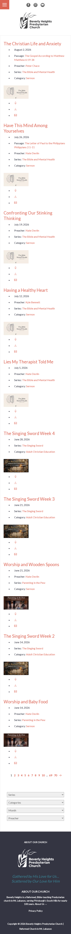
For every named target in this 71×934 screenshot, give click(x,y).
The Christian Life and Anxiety (32, 43)
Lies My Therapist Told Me (28, 361)
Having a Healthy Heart (26, 290)
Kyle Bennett (33, 302)
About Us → (41, 904)
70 (55, 775)
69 (50, 775)
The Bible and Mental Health (38, 71)
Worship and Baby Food (26, 701)
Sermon (30, 78)
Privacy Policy (36, 911)
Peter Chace (32, 65)
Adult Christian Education (40, 451)
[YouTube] (43, 5)
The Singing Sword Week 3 (29, 499)
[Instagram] (35, 5)
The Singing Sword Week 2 (29, 636)
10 (43, 775)
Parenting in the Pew (33, 582)
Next (59, 775)
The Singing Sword (32, 445)
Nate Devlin (32, 153)
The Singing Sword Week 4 (29, 433)
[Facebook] (28, 5)
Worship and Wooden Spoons (31, 564)
